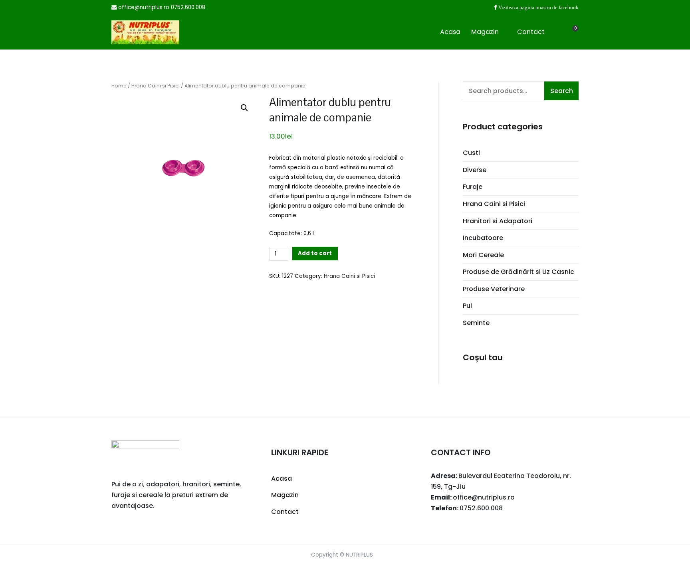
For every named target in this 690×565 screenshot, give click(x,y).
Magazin (485, 31)
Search (561, 90)
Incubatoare (483, 237)
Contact (531, 31)
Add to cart (315, 253)
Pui (467, 305)
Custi (471, 152)
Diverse (474, 169)
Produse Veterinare (494, 288)
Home (119, 85)
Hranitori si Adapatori (497, 221)
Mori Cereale (483, 255)
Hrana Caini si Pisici (155, 85)
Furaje (472, 186)
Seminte (476, 322)
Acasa (450, 31)
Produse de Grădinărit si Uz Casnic (518, 271)
